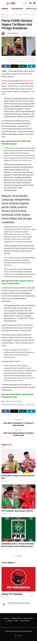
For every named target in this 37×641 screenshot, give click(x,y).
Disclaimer (6, 618)
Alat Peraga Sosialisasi (14, 401)
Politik (16, 621)
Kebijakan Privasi (16, 618)
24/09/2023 (5, 481)
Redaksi (9, 621)
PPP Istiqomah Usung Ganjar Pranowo (17, 511)
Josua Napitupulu (13, 33)
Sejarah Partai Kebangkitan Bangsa (19, 603)
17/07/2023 (25, 33)
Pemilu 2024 (30, 405)
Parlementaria (17, 9)
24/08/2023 (5, 549)
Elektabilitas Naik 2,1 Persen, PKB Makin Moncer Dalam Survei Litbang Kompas (18, 545)
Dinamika (5, 9)
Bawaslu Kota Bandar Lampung (13, 405)
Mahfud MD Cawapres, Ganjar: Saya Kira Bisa (18, 477)
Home (3, 15)
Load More (18, 556)
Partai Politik (31, 9)
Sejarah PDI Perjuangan (12, 594)
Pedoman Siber (27, 618)
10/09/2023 (5, 514)
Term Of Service (24, 621)
